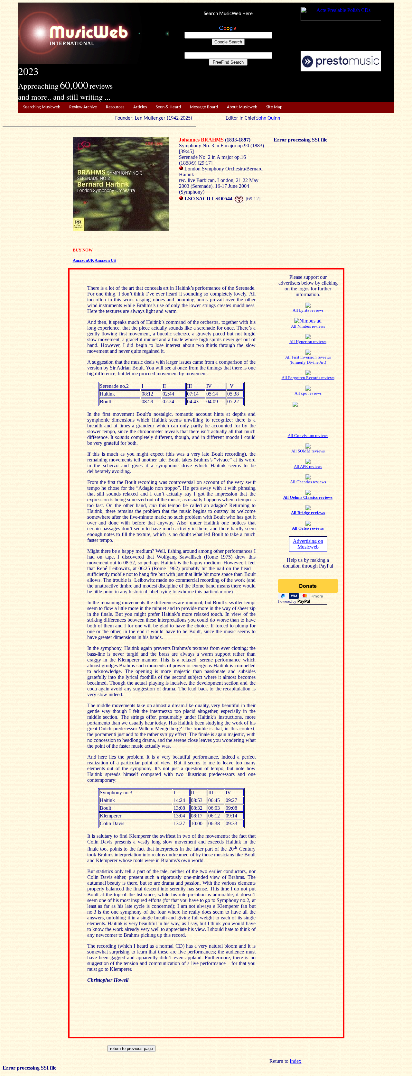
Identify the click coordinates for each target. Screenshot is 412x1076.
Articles (140, 107)
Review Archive (83, 107)
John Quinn (268, 118)
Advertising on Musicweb (308, 544)
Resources (115, 107)
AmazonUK (83, 260)
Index (295, 1061)
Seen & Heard (168, 107)
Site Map (274, 107)
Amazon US (105, 260)
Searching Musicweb (41, 107)
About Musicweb (242, 107)
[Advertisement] (281, 87)
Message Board (204, 107)
